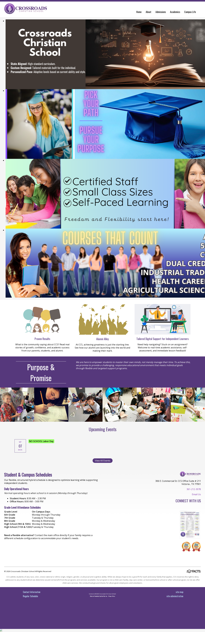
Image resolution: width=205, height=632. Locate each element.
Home (139, 12)
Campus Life (190, 12)
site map (179, 592)
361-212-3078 (194, 489)
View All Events (102, 460)
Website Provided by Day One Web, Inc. (98, 596)
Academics (175, 12)
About (148, 12)
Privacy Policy (111, 596)
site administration (175, 596)
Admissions (160, 12)
